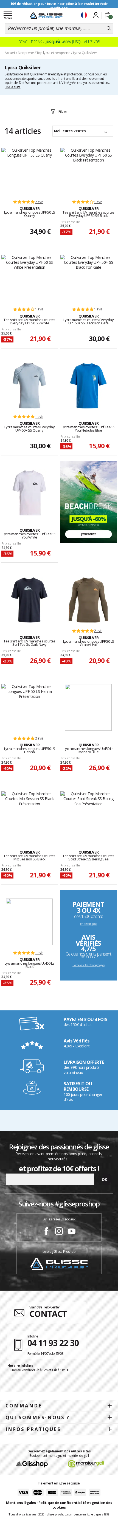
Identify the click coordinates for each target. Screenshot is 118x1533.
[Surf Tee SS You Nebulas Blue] (88, 385)
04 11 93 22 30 (53, 1342)
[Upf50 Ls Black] (29, 922)
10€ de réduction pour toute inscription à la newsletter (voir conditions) (59, 5)
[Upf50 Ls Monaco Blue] (88, 707)
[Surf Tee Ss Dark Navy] (29, 600)
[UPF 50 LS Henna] (29, 707)
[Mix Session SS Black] (29, 814)
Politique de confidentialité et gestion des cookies (75, 1505)
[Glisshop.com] (31, 1463)
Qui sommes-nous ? (37, 1417)
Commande (23, 1405)
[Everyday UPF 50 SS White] (29, 278)
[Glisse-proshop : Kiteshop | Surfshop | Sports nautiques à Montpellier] (46, 15)
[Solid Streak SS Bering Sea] (88, 814)
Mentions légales (21, 1502)
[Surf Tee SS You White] (29, 492)
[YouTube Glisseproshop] (71, 1232)
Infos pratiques (33, 1429)
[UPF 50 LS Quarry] (29, 171)
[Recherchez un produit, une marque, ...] (109, 28)
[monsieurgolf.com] (86, 1463)
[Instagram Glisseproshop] (59, 1232)
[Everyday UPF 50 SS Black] (88, 171)
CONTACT (48, 1313)
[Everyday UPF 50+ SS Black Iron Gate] (88, 278)
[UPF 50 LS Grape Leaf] (88, 600)
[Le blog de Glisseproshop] (59, 1264)
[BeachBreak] (88, 501)
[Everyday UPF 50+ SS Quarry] (29, 385)
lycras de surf (19, 74)
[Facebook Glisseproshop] (46, 1232)
